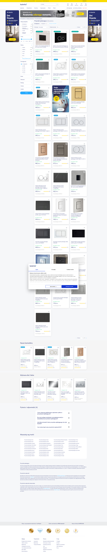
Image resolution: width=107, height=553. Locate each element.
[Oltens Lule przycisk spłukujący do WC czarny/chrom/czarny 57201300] (60, 38)
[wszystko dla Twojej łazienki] (26, 4)
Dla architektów (25, 551)
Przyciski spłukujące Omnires (59, 443)
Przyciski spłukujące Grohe (44, 441)
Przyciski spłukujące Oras (58, 445)
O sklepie (58, 541)
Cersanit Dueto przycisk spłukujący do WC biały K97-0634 (60, 298)
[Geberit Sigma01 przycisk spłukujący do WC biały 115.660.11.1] (42, 122)
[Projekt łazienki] (53, 13)
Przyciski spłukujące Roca (58, 450)
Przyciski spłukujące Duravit (29, 450)
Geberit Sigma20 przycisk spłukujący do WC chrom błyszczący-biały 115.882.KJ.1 (41, 187)
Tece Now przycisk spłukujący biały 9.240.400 (60, 242)
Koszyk (86, 5)
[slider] (21, 39)
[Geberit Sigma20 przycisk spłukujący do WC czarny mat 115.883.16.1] (42, 317)
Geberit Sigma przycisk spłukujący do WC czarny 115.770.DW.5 (78, 242)
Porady (44, 551)
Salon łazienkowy (60, 546)
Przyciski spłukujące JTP (43, 446)
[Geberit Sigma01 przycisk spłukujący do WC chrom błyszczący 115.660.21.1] (78, 289)
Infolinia (72, 5)
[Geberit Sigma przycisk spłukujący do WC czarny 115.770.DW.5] (78, 233)
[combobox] (43, 27)
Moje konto (76, 5)
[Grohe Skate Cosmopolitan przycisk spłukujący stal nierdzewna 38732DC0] (78, 205)
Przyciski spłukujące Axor (28, 441)
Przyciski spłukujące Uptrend (74, 443)
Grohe (23, 51)
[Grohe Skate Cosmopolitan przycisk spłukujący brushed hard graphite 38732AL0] (60, 149)
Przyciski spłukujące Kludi (43, 448)
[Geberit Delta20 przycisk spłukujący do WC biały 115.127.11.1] (78, 122)
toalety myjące (57, 489)
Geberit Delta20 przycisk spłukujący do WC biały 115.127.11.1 (78, 130)
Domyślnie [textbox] (41, 27)
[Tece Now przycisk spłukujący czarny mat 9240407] (42, 233)
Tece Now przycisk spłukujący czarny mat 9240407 (41, 242)
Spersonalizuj (52, 286)
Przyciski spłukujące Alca (28, 439)
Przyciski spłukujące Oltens (59, 441)
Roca (23, 55)
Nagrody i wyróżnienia (61, 544)
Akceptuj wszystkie (69, 286)
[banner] (12, 26)
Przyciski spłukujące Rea (58, 448)
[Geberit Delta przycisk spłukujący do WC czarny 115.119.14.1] (42, 205)
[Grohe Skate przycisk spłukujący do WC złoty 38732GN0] (78, 94)
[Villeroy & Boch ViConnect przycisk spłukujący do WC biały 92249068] (78, 261)
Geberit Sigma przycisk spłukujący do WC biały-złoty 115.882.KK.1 (78, 74)
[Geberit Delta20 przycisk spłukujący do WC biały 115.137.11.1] (60, 122)
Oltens (23, 47)
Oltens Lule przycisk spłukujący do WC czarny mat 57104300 (42, 46)
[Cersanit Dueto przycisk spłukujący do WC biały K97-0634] (60, 289)
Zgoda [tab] (37, 269)
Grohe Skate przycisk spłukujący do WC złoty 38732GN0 (78, 102)
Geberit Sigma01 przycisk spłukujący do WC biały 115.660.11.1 (42, 130)
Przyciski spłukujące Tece (73, 439)
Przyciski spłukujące (38, 18)
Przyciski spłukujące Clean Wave (30, 445)
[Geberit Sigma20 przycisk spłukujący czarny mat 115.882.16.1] (60, 261)
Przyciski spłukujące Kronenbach (45, 450)
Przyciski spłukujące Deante (29, 446)
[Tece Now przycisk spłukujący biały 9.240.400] (60, 233)
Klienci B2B (24, 549)
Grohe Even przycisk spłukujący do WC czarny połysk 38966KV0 (78, 186)
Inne (44, 546)
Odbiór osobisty (25, 542)
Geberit (23, 49)
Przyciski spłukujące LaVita (44, 455)
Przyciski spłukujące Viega (73, 445)
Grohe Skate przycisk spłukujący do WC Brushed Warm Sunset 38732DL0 (42, 159)
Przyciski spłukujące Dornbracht (30, 448)
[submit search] (56, 4)
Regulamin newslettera (47, 549)
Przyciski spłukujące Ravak (58, 446)
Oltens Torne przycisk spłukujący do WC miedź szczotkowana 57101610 (78, 47)
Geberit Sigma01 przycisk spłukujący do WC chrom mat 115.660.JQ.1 (41, 299)
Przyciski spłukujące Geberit (29, 455)
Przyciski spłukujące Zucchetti (74, 450)
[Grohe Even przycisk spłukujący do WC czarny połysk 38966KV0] (78, 177)
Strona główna (23, 18)
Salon (68, 5)
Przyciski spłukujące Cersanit (29, 443)
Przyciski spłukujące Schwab (59, 455)
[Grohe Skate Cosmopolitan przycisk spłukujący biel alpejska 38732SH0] (60, 205)
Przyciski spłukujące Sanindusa (59, 452)
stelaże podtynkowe (61, 475)
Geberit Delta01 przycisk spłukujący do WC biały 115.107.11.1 (78, 158)
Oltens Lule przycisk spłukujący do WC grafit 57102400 (42, 74)
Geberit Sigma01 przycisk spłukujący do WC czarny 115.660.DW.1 (58, 187)
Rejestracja (36, 542)
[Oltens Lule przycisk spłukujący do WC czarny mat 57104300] (42, 38)
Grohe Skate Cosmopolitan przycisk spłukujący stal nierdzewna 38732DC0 (76, 215)
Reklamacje (24, 544)
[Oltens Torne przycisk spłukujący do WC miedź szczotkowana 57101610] (78, 38)
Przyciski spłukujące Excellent (29, 452)
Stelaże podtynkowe (30, 18)
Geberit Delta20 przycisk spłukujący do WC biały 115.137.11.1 (60, 130)
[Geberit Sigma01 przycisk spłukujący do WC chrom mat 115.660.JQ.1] (42, 289)
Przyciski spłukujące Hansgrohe (44, 443)
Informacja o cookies (47, 542)
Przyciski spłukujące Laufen (44, 452)
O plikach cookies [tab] (70, 269)
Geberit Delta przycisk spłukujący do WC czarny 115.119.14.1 (42, 214)
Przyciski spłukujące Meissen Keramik (60, 439)
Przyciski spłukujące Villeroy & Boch (75, 446)
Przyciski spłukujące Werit (73, 448)
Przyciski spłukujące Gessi (43, 439)
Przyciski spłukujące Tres (73, 441)
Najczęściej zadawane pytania (48, 541)
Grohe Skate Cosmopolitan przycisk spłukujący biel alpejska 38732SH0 (60, 215)
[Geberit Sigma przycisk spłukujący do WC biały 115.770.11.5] (60, 66)
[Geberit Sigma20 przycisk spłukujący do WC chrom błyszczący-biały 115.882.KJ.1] (42, 177)
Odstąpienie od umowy (26, 546)
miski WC (32, 477)
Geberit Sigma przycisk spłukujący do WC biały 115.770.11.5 (60, 74)
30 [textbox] (57, 27)
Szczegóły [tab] (53, 269)
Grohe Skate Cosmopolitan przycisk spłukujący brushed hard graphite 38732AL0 (60, 159)
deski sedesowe (47, 488)
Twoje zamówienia (37, 544)
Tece (23, 53)
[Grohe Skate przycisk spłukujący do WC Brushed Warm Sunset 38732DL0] (42, 149)
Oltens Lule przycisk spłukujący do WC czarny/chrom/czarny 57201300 (60, 46)
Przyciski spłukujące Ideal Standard (45, 445)
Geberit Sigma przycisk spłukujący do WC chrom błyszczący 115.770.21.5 (42, 103)
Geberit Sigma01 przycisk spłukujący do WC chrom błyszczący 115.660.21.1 (76, 299)
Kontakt (58, 542)
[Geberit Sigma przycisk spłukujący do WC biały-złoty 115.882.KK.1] (78, 66)
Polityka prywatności (47, 544)
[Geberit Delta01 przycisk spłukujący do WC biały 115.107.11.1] (78, 149)
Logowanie (36, 541)
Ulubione (81, 5)
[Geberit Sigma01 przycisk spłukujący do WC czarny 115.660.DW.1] (60, 177)
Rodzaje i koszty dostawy (26, 541)
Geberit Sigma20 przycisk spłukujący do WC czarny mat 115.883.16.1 (41, 327)
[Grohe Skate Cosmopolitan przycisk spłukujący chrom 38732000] (42, 261)
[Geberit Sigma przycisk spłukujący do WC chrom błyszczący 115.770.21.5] (42, 94)
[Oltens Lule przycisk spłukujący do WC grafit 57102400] (42, 66)
